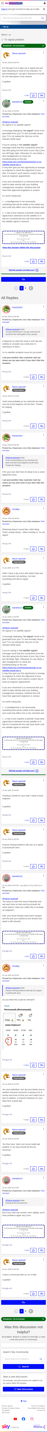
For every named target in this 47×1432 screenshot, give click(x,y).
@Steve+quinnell (10, 122)
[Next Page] (31, 288)
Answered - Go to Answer (23, 45)
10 (7, 951)
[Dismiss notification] (44, 9)
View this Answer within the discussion (21, 247)
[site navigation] (2, 3)
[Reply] (41, 95)
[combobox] (21, 18)
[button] (43, 52)
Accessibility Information (36, 1408)
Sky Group (5, 1412)
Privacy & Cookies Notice (11, 1408)
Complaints (6, 1410)
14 (7, 1245)
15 (7, 1288)
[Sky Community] (14, 3)
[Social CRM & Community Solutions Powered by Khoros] (39, 1427)
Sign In (44, 3)
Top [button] (24, 1401)
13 (7, 1163)
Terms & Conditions (38, 1406)
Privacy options (7, 1406)
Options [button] (4, 35)
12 (7, 1114)
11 (7, 1060)
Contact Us (41, 1410)
